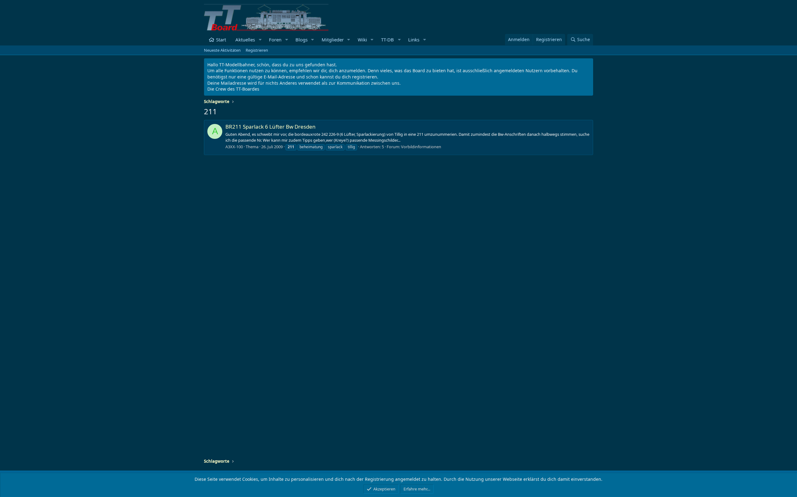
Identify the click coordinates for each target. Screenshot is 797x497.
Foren (275, 39)
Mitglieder (333, 39)
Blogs (301, 39)
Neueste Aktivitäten (222, 50)
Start (221, 39)
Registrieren (257, 50)
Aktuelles (245, 39)
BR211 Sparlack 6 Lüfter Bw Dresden (270, 126)
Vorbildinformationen (421, 146)
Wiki (362, 39)
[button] (260, 39)
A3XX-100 (234, 146)
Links (413, 39)
